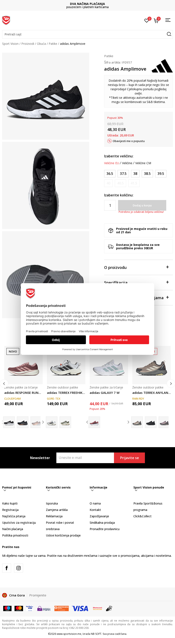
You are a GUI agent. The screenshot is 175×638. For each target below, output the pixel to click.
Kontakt (95, 510)
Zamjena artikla (57, 510)
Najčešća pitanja (13, 516)
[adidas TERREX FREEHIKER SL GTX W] (66, 365)
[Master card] (19, 608)
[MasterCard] (97, 608)
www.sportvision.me (69, 634)
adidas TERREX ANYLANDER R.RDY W (151, 392)
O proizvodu (115, 267)
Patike (53, 44)
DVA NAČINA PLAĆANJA (87, 3)
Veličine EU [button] (111, 163)
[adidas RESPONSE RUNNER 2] (23, 365)
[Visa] (29, 608)
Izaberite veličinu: (118, 156)
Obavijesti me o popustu (129, 141)
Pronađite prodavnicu (105, 529)
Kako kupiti (10, 503)
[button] (87, 34)
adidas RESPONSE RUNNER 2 (23, 392)
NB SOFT (96, 634)
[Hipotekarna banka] (61, 608)
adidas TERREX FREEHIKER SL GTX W (66, 392)
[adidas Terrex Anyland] (164, 422)
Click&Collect (142, 516)
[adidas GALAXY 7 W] (109, 365)
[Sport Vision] (6, 19)
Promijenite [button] (37, 595)
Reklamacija (54, 516)
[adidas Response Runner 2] (9, 422)
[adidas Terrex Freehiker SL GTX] (65, 422)
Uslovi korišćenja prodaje (63, 535)
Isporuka (52, 503)
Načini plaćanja (12, 529)
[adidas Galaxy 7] (94, 422)
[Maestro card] (7, 608)
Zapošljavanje (99, 516)
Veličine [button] (127, 163)
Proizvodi (27, 44)
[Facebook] (6, 568)
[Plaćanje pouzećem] (109, 608)
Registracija (10, 510)
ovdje (138, 93)
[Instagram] (18, 568)
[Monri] (43, 608)
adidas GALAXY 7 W (105, 392)
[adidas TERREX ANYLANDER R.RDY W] (151, 365)
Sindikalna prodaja (102, 523)
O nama (95, 503)
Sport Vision (10, 44)
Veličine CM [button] (143, 163)
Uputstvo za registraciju (19, 523)
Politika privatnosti (15, 535)
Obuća (41, 44)
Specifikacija (116, 282)
